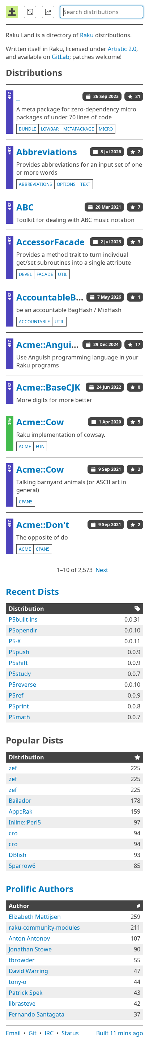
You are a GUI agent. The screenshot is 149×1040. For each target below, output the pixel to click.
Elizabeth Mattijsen (35, 917)
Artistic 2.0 (122, 49)
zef (13, 768)
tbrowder (22, 960)
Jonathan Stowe (30, 949)
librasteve (22, 1003)
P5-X (15, 641)
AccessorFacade (50, 242)
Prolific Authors (39, 889)
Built (119, 1033)
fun (40, 446)
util (62, 274)
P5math (19, 717)
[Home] (12, 12)
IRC (49, 1033)
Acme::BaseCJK (48, 387)
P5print (19, 706)
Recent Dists (32, 591)
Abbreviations (46, 152)
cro (13, 833)
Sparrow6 (22, 866)
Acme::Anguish (48, 344)
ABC (25, 207)
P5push (19, 652)
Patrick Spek (26, 993)
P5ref (16, 695)
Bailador (20, 801)
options (66, 184)
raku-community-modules (44, 928)
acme (25, 446)
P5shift (18, 663)
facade (45, 274)
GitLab (60, 57)
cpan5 (26, 502)
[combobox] (101, 12)
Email (13, 1033)
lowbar (50, 129)
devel (25, 274)
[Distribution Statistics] (48, 12)
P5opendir (23, 630)
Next (101, 570)
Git (33, 1033)
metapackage (78, 129)
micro (106, 129)
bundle (27, 129)
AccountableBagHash (62, 297)
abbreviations (35, 184)
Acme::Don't (42, 524)
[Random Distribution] (30, 12)
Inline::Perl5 (25, 822)
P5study (20, 674)
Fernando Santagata (36, 1014)
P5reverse (22, 685)
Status (70, 1033)
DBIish (17, 855)
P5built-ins (23, 619)
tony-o (17, 982)
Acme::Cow (40, 422)
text (85, 184)
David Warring (28, 971)
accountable (34, 322)
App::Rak (21, 811)
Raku (87, 35)
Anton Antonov (29, 938)
